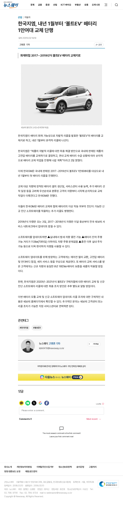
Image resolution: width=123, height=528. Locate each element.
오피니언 (96, 4)
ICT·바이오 (66, 4)
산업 (55, 4)
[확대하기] (61, 66)
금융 (40, 4)
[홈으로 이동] (11, 5)
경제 (32, 4)
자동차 (27, 17)
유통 (86, 4)
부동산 (78, 4)
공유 (100, 44)
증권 (48, 4)
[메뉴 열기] (106, 5)
